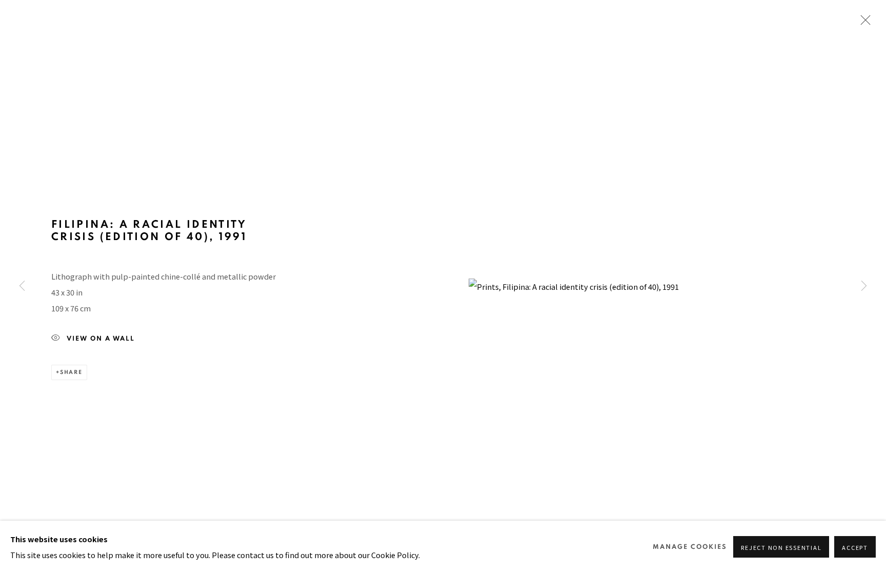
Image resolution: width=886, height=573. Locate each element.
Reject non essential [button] (781, 547)
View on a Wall (101, 338)
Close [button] (863, 23)
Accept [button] (855, 547)
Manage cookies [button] (690, 547)
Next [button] (864, 286)
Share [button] (71, 372)
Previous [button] (22, 286)
